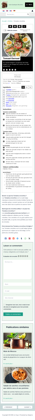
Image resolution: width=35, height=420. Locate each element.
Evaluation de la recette (10, 256)
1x (23, 87)
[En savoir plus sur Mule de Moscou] (17, 340)
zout (7, 104)
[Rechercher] (28, 14)
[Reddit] (13, 238)
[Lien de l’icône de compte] (32, 11)
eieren (8, 95)
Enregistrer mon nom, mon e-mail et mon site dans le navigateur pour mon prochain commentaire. (16, 307)
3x (30, 87)
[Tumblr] (21, 238)
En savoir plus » (8, 363)
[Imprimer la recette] (10, 26)
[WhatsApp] (25, 238)
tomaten (9, 89)
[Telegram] (17, 238)
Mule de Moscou (9, 351)
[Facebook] (6, 238)
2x (26, 87)
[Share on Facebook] (20, 26)
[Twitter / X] (29, 238)
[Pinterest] (9, 238)
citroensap (11, 100)
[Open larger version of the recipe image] (17, 45)
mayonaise (11, 98)
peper (7, 102)
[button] (15, 26)
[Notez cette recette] (24, 26)
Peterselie (8, 105)
